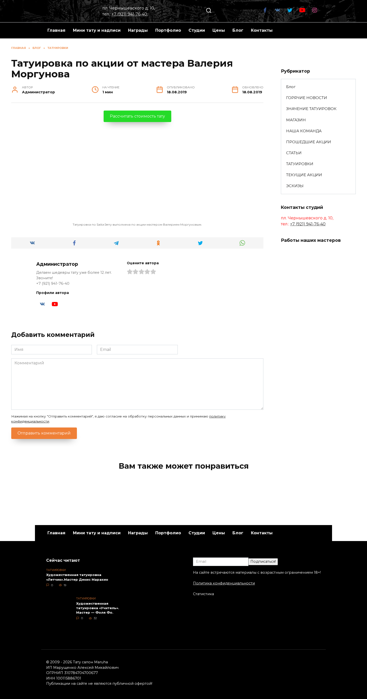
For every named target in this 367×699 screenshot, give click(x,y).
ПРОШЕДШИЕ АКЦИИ (308, 142)
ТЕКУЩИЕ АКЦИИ (304, 174)
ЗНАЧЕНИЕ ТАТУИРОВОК (311, 108)
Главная (56, 30)
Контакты (262, 30)
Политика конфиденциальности (224, 583)
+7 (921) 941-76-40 (129, 14)
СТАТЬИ (294, 152)
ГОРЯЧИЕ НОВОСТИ (306, 97)
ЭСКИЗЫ (295, 185)
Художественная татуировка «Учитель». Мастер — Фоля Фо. (97, 607)
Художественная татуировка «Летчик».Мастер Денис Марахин (77, 577)
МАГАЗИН (296, 120)
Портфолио (168, 30)
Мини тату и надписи (97, 30)
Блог (237, 30)
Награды (138, 30)
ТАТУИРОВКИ (299, 163)
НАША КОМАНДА (304, 131)
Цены (218, 30)
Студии (196, 30)
